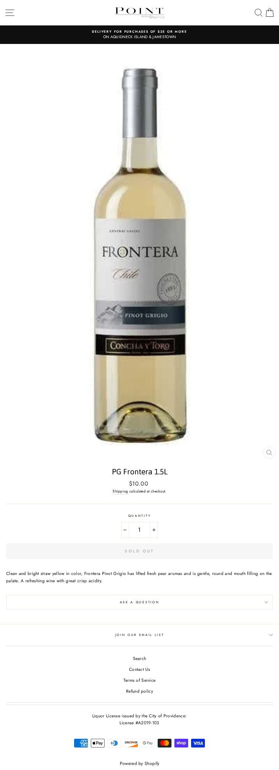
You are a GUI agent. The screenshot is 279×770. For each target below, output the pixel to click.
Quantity (139, 515)
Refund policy (139, 691)
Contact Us (139, 669)
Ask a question (139, 602)
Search (139, 658)
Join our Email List (139, 634)
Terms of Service (140, 680)
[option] (139, 34)
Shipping (120, 491)
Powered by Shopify (139, 763)
